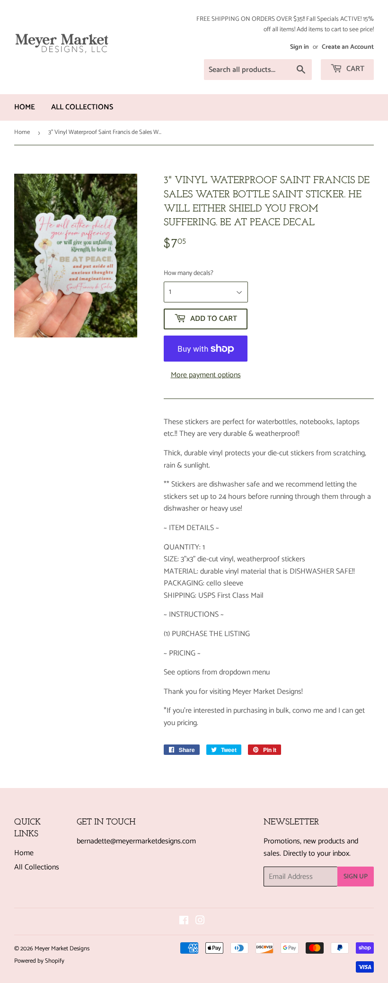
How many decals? (188, 273)
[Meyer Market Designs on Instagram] (200, 921)
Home (24, 107)
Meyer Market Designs (62, 949)
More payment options (206, 375)
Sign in (299, 47)
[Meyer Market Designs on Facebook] (184, 921)
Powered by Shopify (39, 961)
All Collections (82, 107)
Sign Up (356, 876)
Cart (354, 68)
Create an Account (348, 47)
